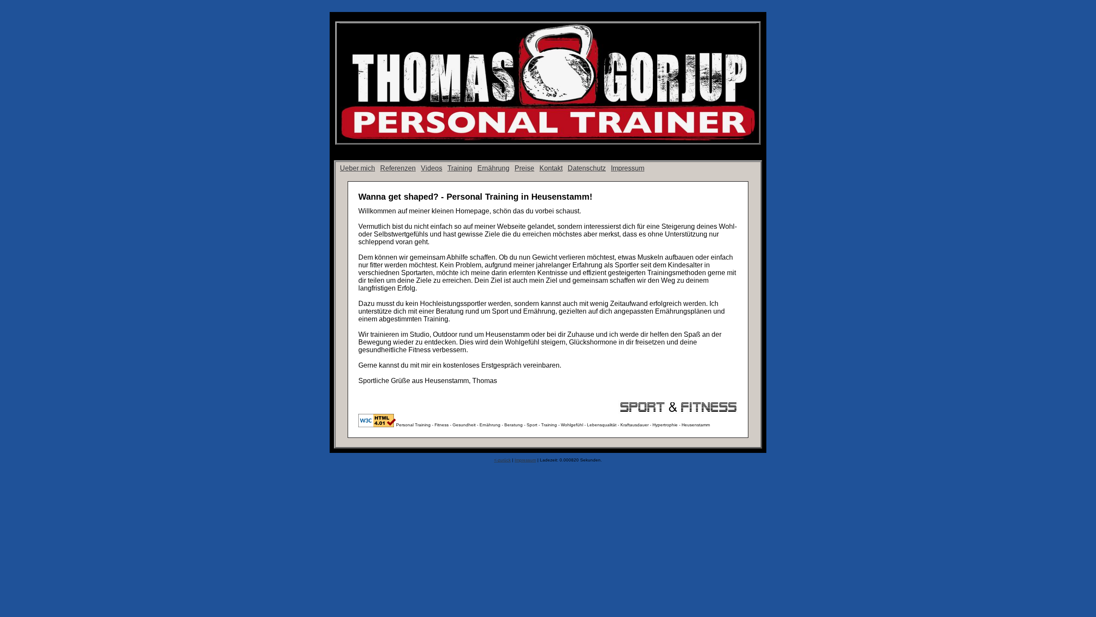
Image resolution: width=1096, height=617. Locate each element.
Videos (431, 168)
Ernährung (493, 168)
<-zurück (502, 460)
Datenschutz (587, 168)
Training (459, 168)
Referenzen (398, 168)
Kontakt (551, 168)
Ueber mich (357, 168)
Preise (524, 168)
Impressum (627, 168)
